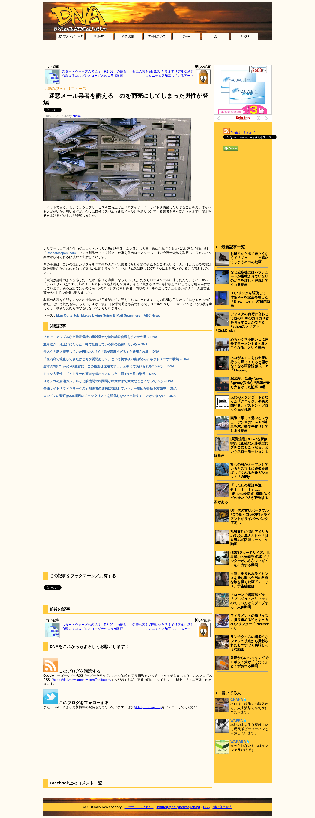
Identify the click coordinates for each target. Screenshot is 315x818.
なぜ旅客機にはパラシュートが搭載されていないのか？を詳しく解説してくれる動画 (249, 278)
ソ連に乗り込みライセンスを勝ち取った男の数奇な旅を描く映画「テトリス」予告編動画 (249, 580)
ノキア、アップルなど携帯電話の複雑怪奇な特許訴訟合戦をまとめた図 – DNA (100, 337)
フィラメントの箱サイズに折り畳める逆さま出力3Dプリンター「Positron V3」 (249, 622)
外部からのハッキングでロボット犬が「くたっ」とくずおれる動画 (249, 662)
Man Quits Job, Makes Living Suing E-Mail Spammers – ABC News (108, 315)
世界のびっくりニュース (64, 89)
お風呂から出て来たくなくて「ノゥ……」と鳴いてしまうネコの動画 (249, 258)
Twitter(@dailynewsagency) (178, 807)
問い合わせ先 (222, 807)
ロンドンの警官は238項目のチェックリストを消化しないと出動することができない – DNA (109, 396)
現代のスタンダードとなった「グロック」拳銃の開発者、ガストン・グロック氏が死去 (249, 403)
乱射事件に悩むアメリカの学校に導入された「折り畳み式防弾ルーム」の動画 (249, 538)
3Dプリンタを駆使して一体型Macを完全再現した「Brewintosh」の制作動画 (250, 299)
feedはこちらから (243, 132)
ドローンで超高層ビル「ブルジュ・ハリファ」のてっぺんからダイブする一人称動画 (249, 601)
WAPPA (236, 720)
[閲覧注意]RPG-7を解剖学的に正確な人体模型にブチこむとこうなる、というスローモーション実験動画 (241, 447)
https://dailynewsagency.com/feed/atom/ (82, 679)
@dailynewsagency (148, 707)
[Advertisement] (157, 53)
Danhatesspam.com (61, 253)
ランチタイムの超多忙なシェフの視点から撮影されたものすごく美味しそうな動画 (249, 643)
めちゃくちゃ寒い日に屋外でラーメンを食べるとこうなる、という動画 (249, 343)
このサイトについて (139, 807)
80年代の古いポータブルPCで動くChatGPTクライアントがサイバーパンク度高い (250, 516)
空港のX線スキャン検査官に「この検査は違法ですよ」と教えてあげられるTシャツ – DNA (108, 366)
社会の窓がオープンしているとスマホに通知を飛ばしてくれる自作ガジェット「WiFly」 (249, 470)
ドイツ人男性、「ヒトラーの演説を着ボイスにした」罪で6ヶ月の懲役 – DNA (99, 374)
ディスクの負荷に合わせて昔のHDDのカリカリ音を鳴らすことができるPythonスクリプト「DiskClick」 (241, 322)
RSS (206, 807)
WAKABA (238, 741)
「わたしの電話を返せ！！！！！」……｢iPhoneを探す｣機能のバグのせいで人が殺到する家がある (242, 493)
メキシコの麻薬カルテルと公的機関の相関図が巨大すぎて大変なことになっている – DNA (108, 381)
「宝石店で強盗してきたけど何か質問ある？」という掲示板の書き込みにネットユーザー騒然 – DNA (116, 359)
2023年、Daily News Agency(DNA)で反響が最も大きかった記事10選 (250, 383)
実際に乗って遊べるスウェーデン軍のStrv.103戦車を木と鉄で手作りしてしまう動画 (249, 424)
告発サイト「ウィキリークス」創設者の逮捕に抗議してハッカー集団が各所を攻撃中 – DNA (110, 388)
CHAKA (236, 700)
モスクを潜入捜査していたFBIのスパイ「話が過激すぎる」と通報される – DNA (101, 351)
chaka (77, 116)
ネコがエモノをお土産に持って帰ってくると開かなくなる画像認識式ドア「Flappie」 (249, 364)
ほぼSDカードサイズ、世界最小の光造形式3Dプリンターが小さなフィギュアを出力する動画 (250, 558)
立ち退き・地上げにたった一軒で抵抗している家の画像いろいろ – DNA (95, 344)
